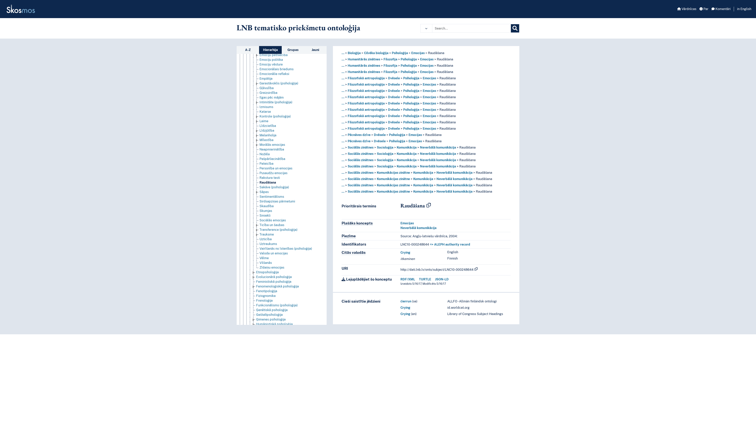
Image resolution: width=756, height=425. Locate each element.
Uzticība (265, 239)
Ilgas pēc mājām (271, 97)
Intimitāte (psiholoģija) (275, 102)
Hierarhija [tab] (270, 50)
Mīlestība (266, 140)
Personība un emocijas (275, 168)
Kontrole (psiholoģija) (275, 116)
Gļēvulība (266, 88)
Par (705, 9)
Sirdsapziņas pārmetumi (277, 201)
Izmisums (266, 107)
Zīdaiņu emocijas (271, 267)
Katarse (265, 112)
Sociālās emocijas (272, 220)
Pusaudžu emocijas (273, 173)
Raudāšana (267, 182)
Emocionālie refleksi (274, 74)
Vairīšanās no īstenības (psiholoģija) (285, 248)
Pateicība (266, 163)
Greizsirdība (268, 93)
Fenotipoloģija (266, 291)
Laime (263, 121)
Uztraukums (268, 244)
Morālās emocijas (272, 145)
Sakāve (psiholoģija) (274, 187)
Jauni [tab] (315, 50)
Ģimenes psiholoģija (271, 319)
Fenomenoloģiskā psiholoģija (277, 286)
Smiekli (265, 215)
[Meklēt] (515, 28)
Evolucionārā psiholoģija (274, 277)
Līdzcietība (267, 126)
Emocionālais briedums (276, 69)
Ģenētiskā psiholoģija (272, 310)
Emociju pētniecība (273, 55)
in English (744, 9)
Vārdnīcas (688, 9)
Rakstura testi (269, 178)
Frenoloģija (264, 300)
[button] (426, 28)
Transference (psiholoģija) (278, 230)
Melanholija (267, 135)
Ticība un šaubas (271, 225)
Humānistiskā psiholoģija (274, 324)
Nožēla (264, 154)
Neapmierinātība (271, 149)
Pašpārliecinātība (272, 159)
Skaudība (266, 206)
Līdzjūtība (266, 130)
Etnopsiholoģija (267, 272)
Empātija (265, 78)
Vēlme (264, 258)
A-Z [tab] (248, 50)
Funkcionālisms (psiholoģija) (277, 305)
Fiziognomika (266, 296)
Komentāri (723, 9)
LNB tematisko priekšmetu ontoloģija (298, 27)
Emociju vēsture (271, 64)
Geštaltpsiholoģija (269, 315)
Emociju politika (271, 60)
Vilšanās (265, 263)
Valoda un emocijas (273, 253)
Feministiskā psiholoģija (273, 282)
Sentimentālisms (271, 197)
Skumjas (265, 211)
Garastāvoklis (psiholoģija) (278, 83)
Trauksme (266, 234)
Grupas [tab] (292, 50)
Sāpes (264, 192)
